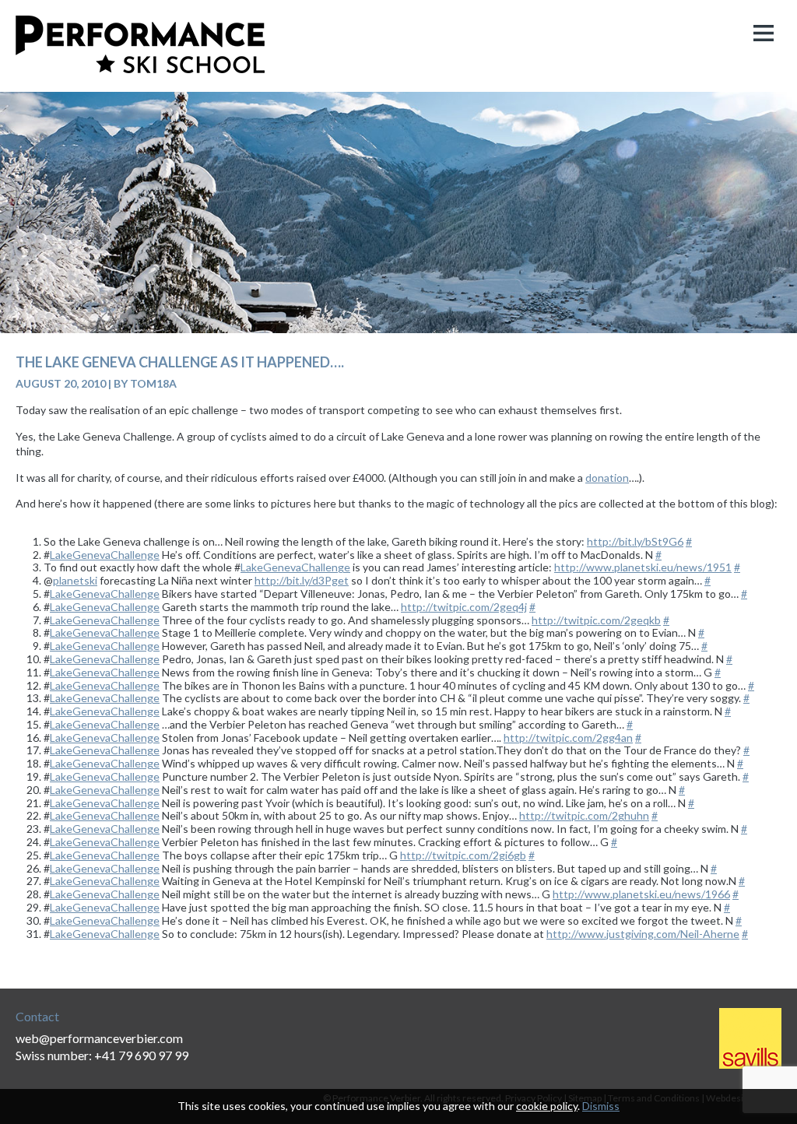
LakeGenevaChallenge (105, 554)
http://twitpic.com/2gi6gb (463, 855)
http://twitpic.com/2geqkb (596, 620)
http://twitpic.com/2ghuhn (584, 815)
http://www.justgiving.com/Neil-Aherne (642, 933)
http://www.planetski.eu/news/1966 (641, 894)
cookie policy (547, 1105)
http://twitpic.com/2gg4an (568, 737)
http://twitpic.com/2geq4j (464, 606)
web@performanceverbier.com (99, 1038)
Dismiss (601, 1105)
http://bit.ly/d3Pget (302, 580)
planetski (75, 580)
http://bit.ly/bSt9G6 (635, 541)
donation (607, 477)
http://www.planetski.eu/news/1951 (643, 567)
